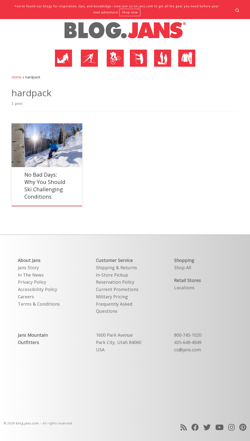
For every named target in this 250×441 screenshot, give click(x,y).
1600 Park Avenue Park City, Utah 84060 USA (118, 342)
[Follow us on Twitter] (207, 427)
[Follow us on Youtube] (219, 427)
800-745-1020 (187, 335)
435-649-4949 (187, 342)
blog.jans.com (27, 423)
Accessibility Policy (37, 289)
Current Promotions (117, 289)
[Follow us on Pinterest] (242, 427)
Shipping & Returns (116, 267)
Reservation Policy (115, 282)
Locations (184, 287)
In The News (31, 275)
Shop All (182, 267)
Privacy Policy (32, 282)
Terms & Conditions (39, 304)
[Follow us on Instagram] (231, 427)
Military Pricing (112, 297)
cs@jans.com (187, 350)
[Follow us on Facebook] (195, 427)
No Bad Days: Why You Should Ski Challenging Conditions (44, 185)
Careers (26, 297)
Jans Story (28, 267)
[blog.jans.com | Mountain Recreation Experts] (125, 32)
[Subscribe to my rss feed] (183, 427)
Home (16, 77)
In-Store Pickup (112, 275)
